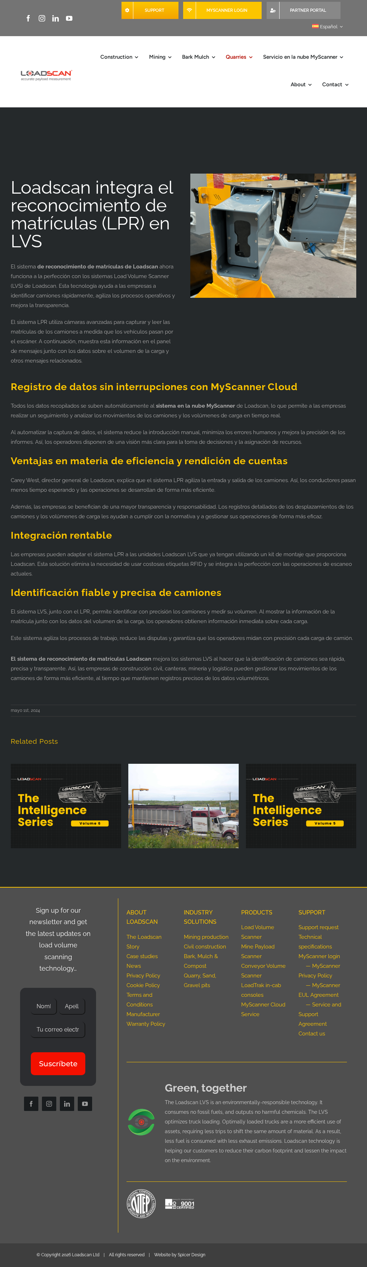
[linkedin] (55, 18)
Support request (319, 927)
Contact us (312, 1033)
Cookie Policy (143, 985)
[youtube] (69, 18)
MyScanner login (319, 956)
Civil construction (205, 946)
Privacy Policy (143, 975)
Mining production (206, 937)
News (134, 966)
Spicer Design (191, 1254)
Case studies (142, 956)
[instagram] (42, 18)
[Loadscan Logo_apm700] (46, 71)
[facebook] (28, 18)
